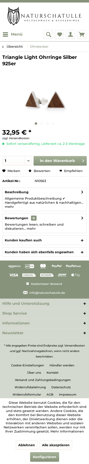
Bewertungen (16, 218)
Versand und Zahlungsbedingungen (43, 380)
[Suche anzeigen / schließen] (48, 34)
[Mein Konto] (70, 34)
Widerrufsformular (27, 394)
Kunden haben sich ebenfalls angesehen (39, 252)
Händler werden (62, 365)
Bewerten (42, 171)
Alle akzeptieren (56, 445)
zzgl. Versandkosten (15, 138)
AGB (50, 394)
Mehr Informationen (67, 431)
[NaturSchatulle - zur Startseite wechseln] (44, 16)
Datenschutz (61, 387)
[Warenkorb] (81, 34)
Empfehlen (73, 171)
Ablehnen (26, 445)
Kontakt (52, 372)
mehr (9, 207)
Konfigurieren (44, 457)
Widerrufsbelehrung (30, 387)
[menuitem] (12, 34)
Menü (17, 34)
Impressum (67, 394)
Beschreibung (17, 192)
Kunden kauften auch (23, 240)
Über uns (34, 372)
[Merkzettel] (59, 34)
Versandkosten (74, 345)
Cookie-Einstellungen (27, 365)
